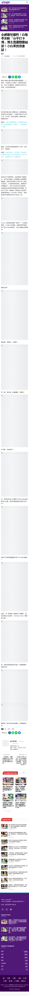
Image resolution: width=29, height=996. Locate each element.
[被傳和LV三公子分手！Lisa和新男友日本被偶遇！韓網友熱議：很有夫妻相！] (4, 848)
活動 (11, 981)
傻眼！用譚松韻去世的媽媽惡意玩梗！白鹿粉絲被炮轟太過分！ (17, 8)
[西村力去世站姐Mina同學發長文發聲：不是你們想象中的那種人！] (4, 842)
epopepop (17, 989)
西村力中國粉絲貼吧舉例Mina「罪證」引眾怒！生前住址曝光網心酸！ (18, 879)
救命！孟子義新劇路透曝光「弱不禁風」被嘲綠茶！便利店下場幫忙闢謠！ (17, 14)
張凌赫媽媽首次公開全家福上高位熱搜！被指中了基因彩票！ (17, 860)
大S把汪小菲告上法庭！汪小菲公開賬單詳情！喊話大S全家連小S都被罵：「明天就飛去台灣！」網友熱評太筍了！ (21, 760)
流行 (2, 969)
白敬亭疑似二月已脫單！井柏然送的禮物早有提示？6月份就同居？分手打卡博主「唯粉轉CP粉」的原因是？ (14, 155)
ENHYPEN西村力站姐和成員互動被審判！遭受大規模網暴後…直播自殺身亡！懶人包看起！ (17, 826)
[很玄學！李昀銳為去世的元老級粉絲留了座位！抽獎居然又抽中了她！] (4, 27)
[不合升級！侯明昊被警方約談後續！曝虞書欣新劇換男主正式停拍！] (4, 867)
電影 (2, 966)
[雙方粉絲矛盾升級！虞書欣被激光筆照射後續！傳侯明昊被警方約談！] (4, 873)
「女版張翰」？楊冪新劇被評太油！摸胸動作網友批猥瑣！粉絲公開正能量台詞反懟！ (8, 760)
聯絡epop (23, 981)
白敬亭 (9, 729)
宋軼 (5, 729)
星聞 (2, 53)
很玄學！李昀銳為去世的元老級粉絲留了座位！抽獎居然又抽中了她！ (17, 26)
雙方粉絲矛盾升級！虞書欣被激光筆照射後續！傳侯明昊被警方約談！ (17, 872)
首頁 (4, 978)
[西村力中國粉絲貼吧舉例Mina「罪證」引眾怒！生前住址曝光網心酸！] (4, 880)
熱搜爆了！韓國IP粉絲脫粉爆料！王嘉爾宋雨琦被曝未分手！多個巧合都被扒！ (17, 886)
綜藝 (2, 954)
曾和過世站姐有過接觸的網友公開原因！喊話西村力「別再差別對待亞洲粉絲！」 (17, 834)
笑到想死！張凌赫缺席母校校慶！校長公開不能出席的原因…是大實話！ (17, 20)
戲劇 (16, 778)
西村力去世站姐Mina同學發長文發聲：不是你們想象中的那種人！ (18, 841)
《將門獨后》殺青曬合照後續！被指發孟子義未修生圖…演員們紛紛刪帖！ (17, 853)
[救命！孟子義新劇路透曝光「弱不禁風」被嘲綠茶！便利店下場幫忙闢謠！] (4, 15)
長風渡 (13, 729)
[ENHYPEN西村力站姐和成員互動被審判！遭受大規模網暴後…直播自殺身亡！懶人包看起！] (4, 826)
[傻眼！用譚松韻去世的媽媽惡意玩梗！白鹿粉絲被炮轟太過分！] (4, 9)
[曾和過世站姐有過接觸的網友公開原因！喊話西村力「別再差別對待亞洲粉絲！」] (4, 834)
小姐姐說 (3, 963)
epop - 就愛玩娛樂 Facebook (8, 904)
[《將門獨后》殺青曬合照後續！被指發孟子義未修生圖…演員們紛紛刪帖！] (4, 854)
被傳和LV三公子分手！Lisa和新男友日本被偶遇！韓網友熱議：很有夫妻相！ (17, 847)
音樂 (2, 960)
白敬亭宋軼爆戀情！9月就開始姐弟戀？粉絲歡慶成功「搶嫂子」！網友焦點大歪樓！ (14, 124)
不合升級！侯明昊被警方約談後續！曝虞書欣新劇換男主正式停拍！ (17, 866)
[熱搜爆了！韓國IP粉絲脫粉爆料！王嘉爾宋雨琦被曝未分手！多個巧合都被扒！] (4, 886)
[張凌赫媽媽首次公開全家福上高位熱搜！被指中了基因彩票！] (4, 861)
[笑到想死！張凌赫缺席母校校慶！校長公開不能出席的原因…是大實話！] (4, 21)
